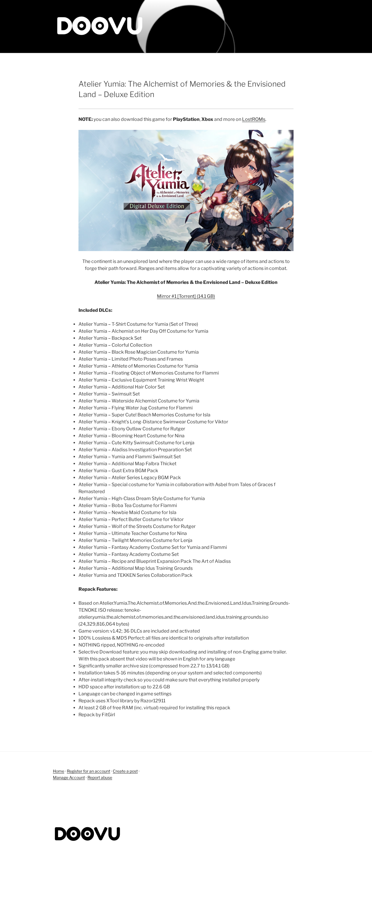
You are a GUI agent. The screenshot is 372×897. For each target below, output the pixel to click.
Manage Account (69, 777)
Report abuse (99, 777)
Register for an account (88, 771)
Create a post (125, 771)
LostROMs (253, 119)
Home (58, 771)
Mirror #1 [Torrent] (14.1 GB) (186, 296)
